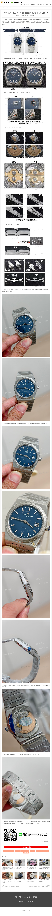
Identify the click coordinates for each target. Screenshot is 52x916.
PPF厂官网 (10, 7)
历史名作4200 (26, 852)
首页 (21, 4)
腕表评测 (33, 4)
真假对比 (26, 4)
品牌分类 (39, 4)
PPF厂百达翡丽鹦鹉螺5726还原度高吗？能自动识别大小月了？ (7, 881)
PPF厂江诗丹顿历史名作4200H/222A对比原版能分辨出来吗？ (26, 13)
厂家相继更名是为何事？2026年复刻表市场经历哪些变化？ (7, 868)
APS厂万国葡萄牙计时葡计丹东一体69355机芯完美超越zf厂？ (38, 887)
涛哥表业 (12, 2)
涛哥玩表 (28, 910)
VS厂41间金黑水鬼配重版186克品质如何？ (10, 886)
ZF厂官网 (28, 15)
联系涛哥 (45, 4)
